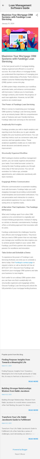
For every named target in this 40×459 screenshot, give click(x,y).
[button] (37, 15)
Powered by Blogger (20, 450)
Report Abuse (20, 454)
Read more (33, 381)
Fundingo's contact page (24, 263)
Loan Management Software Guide (20, 7)
